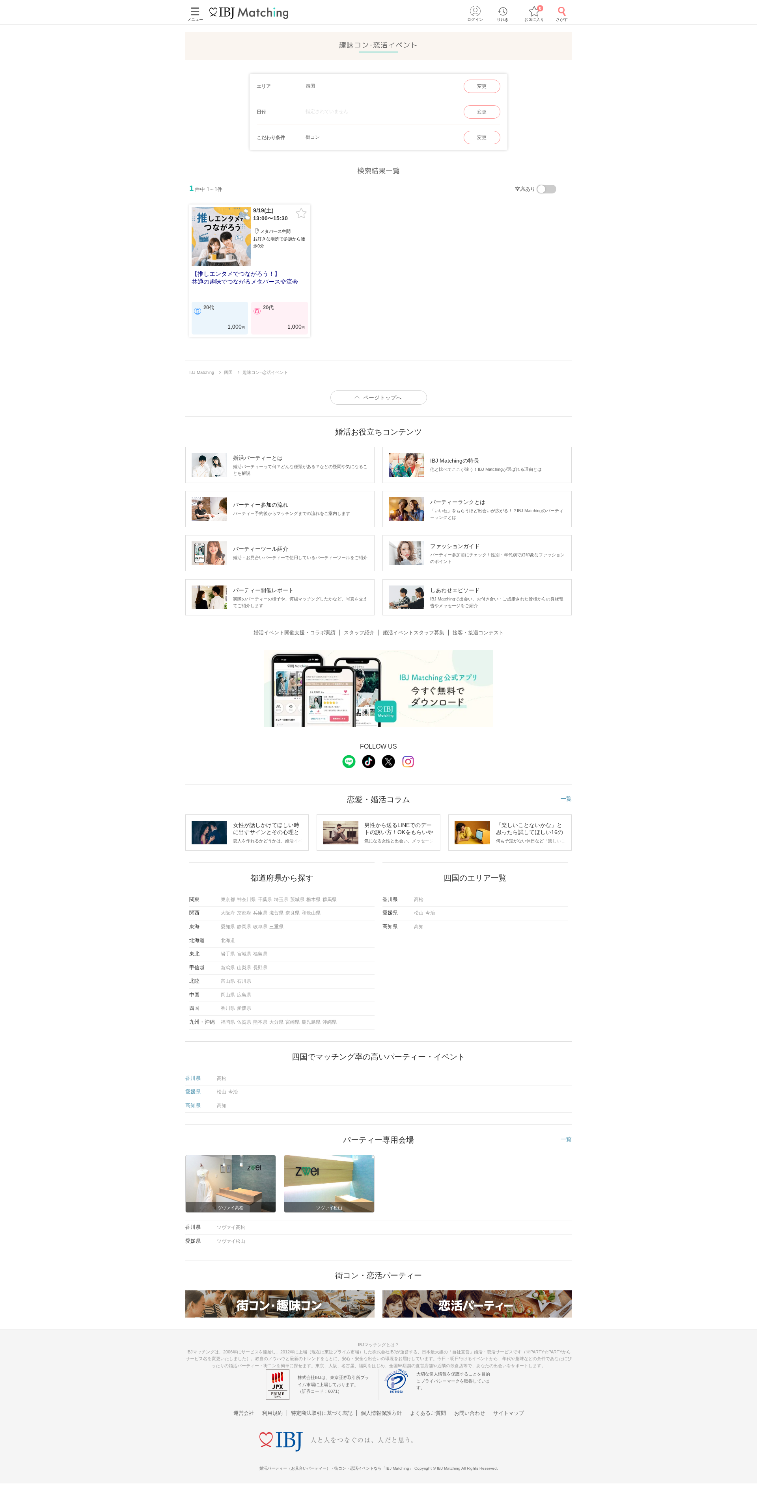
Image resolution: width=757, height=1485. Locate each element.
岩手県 (228, 954)
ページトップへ (382, 397)
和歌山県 (311, 913)
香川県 (228, 1008)
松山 (418, 913)
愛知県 (228, 926)
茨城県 (297, 899)
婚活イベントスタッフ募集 (413, 632)
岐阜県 (260, 926)
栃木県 (313, 899)
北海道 (228, 940)
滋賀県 (276, 913)
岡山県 (228, 995)
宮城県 (244, 954)
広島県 (244, 995)
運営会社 (243, 1413)
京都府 (244, 913)
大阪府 (228, 913)
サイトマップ (508, 1413)
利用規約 (272, 1413)
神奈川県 (246, 899)
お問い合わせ (469, 1413)
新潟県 (228, 967)
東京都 (228, 899)
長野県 (260, 967)
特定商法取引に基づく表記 (321, 1413)
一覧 (566, 798)
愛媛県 (244, 1008)
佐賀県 (244, 1022)
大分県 (276, 1022)
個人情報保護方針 (381, 1413)
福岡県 (228, 1022)
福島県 (260, 954)
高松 (418, 899)
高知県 (193, 1105)
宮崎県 (292, 1022)
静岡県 (244, 926)
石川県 (244, 981)
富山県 (228, 981)
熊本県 (260, 1022)
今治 (430, 913)
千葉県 (265, 899)
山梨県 (244, 967)
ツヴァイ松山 (231, 1241)
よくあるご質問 (428, 1413)
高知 (418, 926)
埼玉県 (281, 899)
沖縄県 (330, 1022)
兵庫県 (260, 913)
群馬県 (330, 899)
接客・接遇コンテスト (478, 632)
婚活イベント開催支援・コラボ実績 (295, 632)
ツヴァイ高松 (231, 1227)
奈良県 (292, 913)
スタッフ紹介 (359, 632)
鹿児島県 (311, 1022)
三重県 (276, 926)
